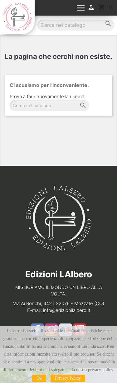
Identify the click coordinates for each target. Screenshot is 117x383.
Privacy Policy (68, 378)
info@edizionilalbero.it (66, 310)
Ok (39, 378)
